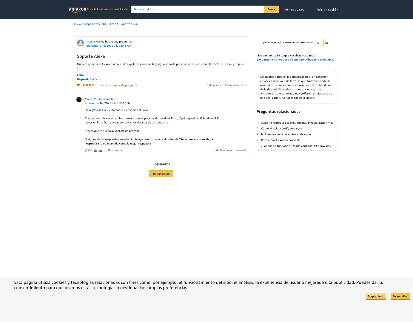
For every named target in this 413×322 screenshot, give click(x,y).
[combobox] (205, 9)
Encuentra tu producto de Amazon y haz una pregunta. (295, 59)
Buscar (272, 9)
